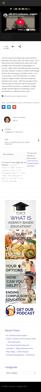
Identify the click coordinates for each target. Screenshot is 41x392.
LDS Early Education (10, 96)
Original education (21, 96)
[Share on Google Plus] (14, 107)
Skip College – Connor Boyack (17, 352)
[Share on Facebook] (3, 107)
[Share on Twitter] (9, 107)
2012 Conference (12, 102)
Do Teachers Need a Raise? (16, 335)
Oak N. (3, 102)
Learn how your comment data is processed (33, 163)
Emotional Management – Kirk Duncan (20, 355)
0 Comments (35, 102)
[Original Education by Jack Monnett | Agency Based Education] (20, 2)
